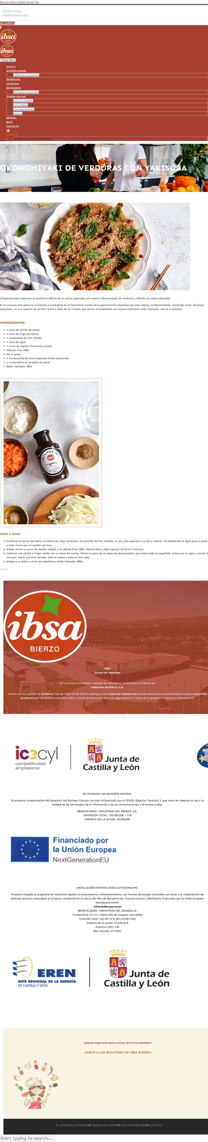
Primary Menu (7, 60)
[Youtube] (21, 19)
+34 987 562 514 (12, 11)
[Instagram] (12, 19)
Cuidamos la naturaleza (26, 75)
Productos (13, 79)
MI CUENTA (7, 23)
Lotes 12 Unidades (23, 100)
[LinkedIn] (5, 19)
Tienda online (16, 96)
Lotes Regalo (20, 105)
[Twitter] (8, 19)
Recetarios (13, 88)
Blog (9, 122)
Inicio (10, 66)
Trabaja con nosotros (106, 1125)
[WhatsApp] (26, 19)
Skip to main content (13, 2)
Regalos (17, 113)
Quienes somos (16, 71)
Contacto (12, 126)
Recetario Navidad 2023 (26, 92)
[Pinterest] (17, 19)
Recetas (11, 118)
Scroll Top (33, 2)
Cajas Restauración (23, 109)
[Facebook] (2, 19)
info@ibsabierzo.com (15, 15)
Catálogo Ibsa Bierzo (135, 1125)
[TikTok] (29, 19)
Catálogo (12, 83)
